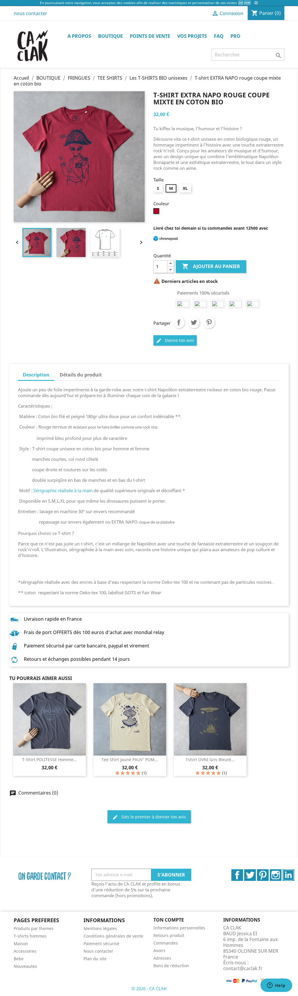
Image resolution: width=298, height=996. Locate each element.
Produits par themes (34, 928)
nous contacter (30, 13)
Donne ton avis (175, 341)
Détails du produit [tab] (81, 375)
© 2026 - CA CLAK (149, 988)
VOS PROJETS (192, 36)
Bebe (19, 958)
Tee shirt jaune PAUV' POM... (130, 759)
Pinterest (209, 322)
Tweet (194, 322)
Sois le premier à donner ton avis (149, 817)
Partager (179, 322)
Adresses (162, 958)
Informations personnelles (179, 928)
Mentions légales (100, 928)
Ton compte (168, 920)
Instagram (275, 875)
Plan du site (95, 958)
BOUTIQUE (110, 36)
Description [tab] (36, 375)
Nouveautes (25, 966)
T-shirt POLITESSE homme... (49, 759)
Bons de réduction (171, 965)
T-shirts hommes (30, 936)
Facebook (237, 875)
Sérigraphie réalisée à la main (63, 490)
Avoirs (159, 950)
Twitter (250, 875)
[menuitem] (44, 928)
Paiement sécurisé (101, 943)
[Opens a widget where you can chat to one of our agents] (276, 986)
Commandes (165, 943)
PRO (235, 36)
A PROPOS (79, 36)
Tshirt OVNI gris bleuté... (210, 759)
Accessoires (25, 951)
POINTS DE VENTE (150, 36)
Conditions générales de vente (113, 936)
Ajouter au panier (211, 266)
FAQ (219, 36)
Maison (21, 943)
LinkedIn (288, 875)
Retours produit (168, 935)
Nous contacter (98, 951)
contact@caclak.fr (242, 968)
